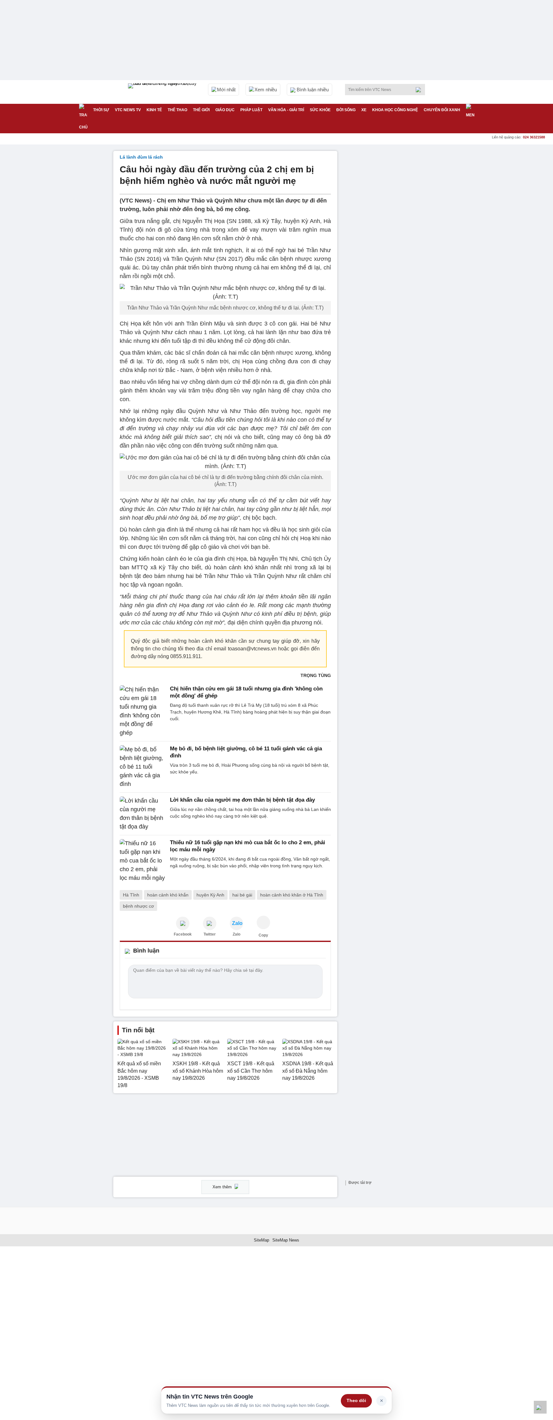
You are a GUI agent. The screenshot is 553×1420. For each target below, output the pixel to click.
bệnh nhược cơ (138, 906)
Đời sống (346, 110)
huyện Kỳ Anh (210, 894)
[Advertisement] (392, 247)
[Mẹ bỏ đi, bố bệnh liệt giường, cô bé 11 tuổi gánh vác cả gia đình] (143, 766)
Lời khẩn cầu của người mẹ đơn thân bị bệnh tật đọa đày (242, 800)
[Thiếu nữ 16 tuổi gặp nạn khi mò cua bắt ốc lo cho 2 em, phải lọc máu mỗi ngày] (143, 860)
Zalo (236, 934)
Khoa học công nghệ (395, 110)
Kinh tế (154, 110)
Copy (263, 935)
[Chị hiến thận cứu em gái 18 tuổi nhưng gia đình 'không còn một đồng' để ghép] (143, 711)
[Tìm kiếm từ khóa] (420, 90)
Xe (363, 110)
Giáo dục (225, 110)
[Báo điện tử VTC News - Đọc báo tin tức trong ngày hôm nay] (163, 92)
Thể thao (177, 110)
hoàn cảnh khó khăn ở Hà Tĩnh (291, 894)
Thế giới (201, 110)
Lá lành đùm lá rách (141, 157)
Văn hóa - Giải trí (286, 110)
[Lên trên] (540, 1407)
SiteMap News (285, 1240)
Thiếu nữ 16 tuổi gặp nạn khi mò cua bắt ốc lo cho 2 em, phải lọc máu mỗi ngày (247, 846)
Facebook (183, 934)
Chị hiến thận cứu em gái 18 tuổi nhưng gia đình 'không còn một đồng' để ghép (246, 692)
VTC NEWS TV (128, 110)
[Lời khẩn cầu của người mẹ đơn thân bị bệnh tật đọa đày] (143, 814)
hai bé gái (242, 894)
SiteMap (261, 1240)
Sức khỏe (320, 110)
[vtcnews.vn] (182, 923)
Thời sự (101, 110)
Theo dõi (356, 1400)
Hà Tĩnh (131, 894)
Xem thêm (222, 1187)
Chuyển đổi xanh (442, 110)
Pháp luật (251, 110)
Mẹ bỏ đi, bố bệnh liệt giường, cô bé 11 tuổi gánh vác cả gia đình (246, 752)
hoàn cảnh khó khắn (167, 894)
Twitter (210, 934)
